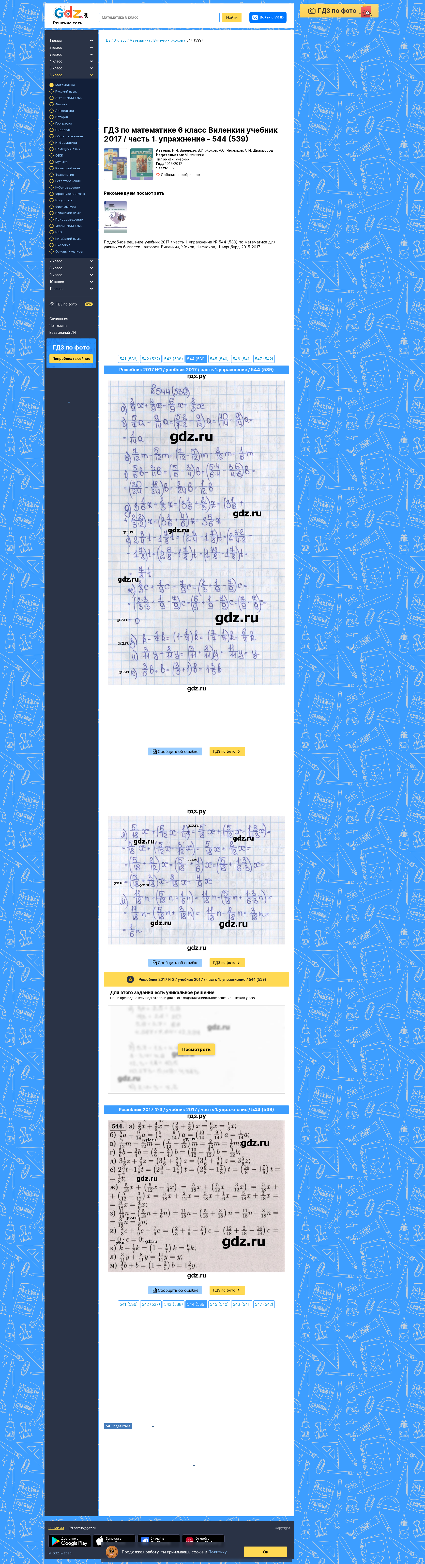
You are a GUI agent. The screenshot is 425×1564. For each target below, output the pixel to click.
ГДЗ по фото (66, 304)
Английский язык (68, 98)
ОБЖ (59, 155)
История (62, 117)
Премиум (56, 1528)
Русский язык (66, 91)
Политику (217, 1551)
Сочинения (58, 319)
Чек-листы (58, 325)
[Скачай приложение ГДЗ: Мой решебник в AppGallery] (203, 1541)
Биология (63, 130)
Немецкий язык (67, 149)
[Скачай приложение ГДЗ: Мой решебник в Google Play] (69, 1541)
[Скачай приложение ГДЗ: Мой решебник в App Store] (114, 1541)
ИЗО (58, 232)
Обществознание (69, 136)
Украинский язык (68, 226)
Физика (61, 104)
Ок (265, 1551)
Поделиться (121, 1426)
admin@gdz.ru (85, 1528)
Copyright (282, 1528)
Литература (64, 110)
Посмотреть (196, 1049)
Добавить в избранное (180, 175)
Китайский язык (68, 238)
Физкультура (65, 206)
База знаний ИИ (62, 332)
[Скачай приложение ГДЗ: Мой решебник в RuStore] (158, 1541)
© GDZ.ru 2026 (60, 1553)
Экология (62, 245)
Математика (65, 85)
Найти (232, 17)
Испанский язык (68, 213)
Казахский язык (68, 168)
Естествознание (68, 181)
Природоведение (69, 219)
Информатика (66, 142)
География (63, 123)
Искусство (63, 200)
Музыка (61, 162)
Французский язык (70, 194)
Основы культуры (69, 251)
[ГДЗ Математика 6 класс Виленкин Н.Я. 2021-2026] (115, 217)
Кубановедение (67, 187)
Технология (64, 174)
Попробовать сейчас (71, 358)
